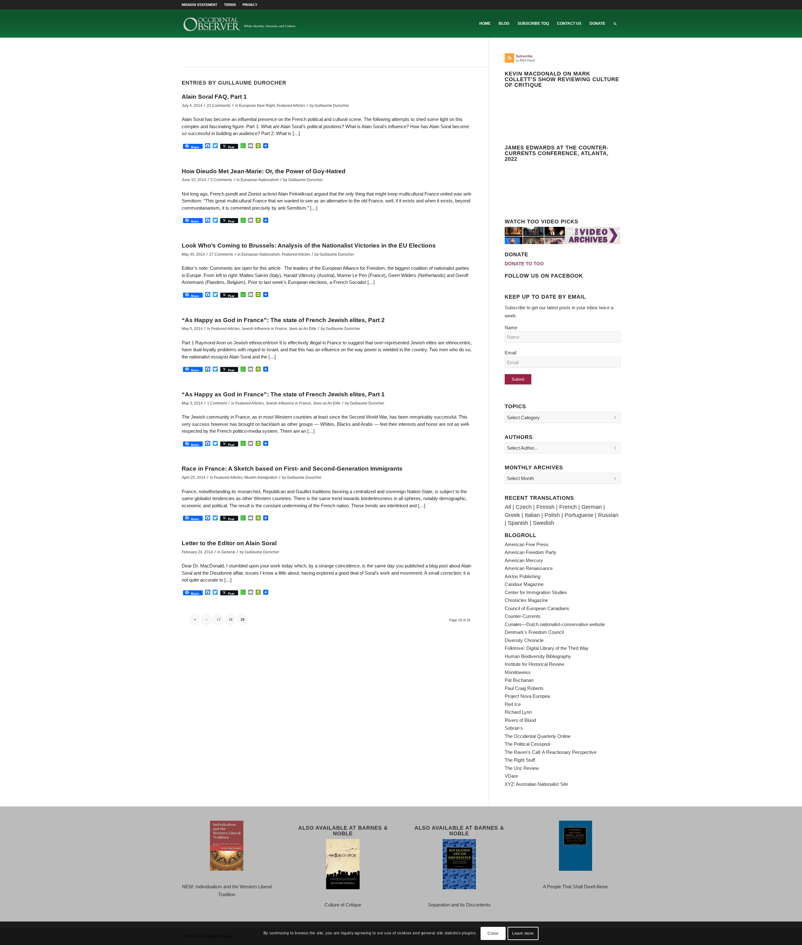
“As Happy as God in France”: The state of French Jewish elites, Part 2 (283, 320)
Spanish (518, 523)
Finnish (545, 507)
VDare (511, 776)
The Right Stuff (520, 760)
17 (219, 619)
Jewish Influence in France (264, 328)
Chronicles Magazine (526, 600)
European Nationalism (260, 180)
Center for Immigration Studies (536, 592)
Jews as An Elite (302, 328)
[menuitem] (201, 4)
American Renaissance (529, 568)
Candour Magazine (524, 584)
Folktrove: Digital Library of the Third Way (547, 648)
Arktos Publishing (522, 576)
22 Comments (219, 105)
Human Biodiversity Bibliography (538, 656)
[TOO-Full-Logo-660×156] (240, 23)
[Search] (614, 23)
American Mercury (524, 560)
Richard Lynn (518, 712)
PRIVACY (249, 5)
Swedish (543, 523)
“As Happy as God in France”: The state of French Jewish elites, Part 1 (283, 394)
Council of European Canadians (537, 608)
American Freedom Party (530, 552)
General (228, 552)
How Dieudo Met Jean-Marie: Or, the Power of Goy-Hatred (264, 171)
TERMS (230, 5)
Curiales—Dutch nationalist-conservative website (555, 624)
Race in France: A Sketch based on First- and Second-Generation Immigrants (292, 468)
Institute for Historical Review (534, 664)
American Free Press (527, 544)
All (508, 507)
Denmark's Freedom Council (534, 632)
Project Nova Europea (527, 696)
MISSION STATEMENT (199, 5)
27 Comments (221, 254)
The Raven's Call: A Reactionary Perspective (550, 752)
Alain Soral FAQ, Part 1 (214, 96)
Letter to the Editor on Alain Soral (229, 543)
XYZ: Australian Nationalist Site (536, 784)
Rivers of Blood (520, 720)
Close (492, 933)
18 (230, 619)
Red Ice (513, 704)
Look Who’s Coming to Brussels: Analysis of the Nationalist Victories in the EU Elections (309, 245)
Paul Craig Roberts (524, 688)
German (591, 507)
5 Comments (221, 180)
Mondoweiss (518, 672)
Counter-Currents (522, 616)
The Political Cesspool (527, 744)
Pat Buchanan (519, 680)
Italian (532, 515)
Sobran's (514, 728)
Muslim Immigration (261, 477)
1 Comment (217, 403)
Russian (608, 515)
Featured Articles (291, 105)
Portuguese (579, 515)
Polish (552, 515)
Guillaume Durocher (332, 105)
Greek (512, 515)
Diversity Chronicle (524, 640)
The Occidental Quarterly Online (537, 736)
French (568, 507)
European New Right (257, 105)
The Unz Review (522, 768)
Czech (524, 507)
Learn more (523, 933)
